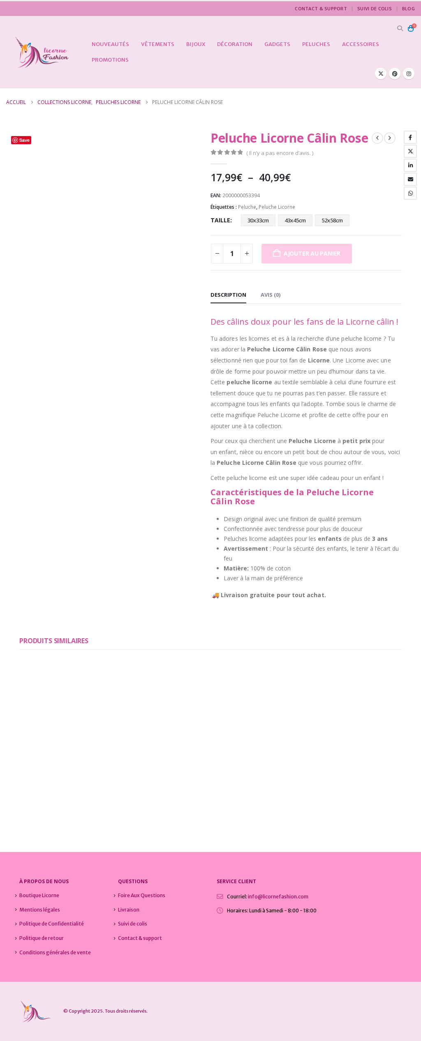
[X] (380, 73)
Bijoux (195, 44)
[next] (390, 138)
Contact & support (321, 8)
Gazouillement (410, 151)
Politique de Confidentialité (51, 924)
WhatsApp (410, 193)
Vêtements (157, 44)
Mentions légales (39, 910)
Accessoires (360, 44)
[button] (399, 28)
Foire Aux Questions (141, 895)
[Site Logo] (37, 52)
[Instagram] (408, 73)
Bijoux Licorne (36, 789)
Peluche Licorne (277, 206)
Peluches (316, 44)
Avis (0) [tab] (270, 294)
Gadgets (277, 44)
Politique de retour (41, 938)
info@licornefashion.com (278, 896)
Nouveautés (110, 44)
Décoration (234, 44)
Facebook (410, 137)
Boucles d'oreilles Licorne (88, 789)
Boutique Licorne (39, 895)
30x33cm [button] (258, 220)
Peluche (247, 206)
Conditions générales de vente (55, 952)
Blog (408, 8)
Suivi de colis (374, 8)
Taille (220, 220)
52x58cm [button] (332, 220)
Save (24, 140)
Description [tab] (228, 294)
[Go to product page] (79, 719)
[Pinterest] (394, 73)
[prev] (377, 138)
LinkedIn (410, 165)
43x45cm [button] (295, 220)
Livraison (128, 910)
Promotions (110, 59)
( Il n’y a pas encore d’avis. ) (279, 153)
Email (410, 179)
